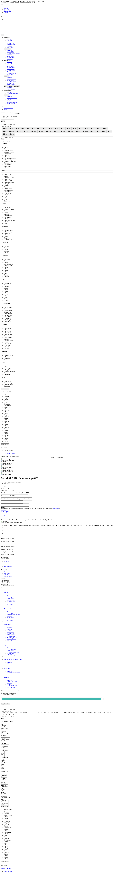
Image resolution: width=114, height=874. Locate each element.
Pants (6, 187)
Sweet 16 (7, 167)
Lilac (6, 413)
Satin (6, 294)
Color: (2, 490)
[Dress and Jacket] (5, 734)
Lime (6, 401)
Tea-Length (8, 320)
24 (87, 128)
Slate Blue (7, 407)
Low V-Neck (8, 334)
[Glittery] (2, 752)
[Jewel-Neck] (4, 783)
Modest (7, 185)
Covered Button (9, 230)
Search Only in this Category (9, 116)
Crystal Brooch (9, 264)
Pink (6, 418)
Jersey (6, 288)
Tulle (6, 300)
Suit (6, 196)
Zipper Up (7, 238)
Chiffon (7, 285)
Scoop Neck (8, 342)
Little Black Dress (9, 180)
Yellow (7, 394)
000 (6, 128)
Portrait (7, 339)
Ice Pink (7, 416)
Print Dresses (8, 188)
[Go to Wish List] (2, 4)
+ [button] (4, 452)
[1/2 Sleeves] (5, 793)
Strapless (7, 345)
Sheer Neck (8, 343)
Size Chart (3, 510)
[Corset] (5, 742)
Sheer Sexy (8, 191)
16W (19, 131)
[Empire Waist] (4, 788)
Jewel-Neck (8, 333)
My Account (7, 9)
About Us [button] (6, 677)
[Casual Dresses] (7, 727)
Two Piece (7, 201)
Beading (7, 261)
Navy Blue (8, 410)
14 (57, 128)
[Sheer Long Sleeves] (5, 797)
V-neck (7, 348)
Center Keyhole (9, 211)
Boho (6, 176)
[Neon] (2, 754)
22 (81, 128)
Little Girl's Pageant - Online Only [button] (13, 659)
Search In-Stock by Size (9, 124)
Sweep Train (8, 318)
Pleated (7, 218)
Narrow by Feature (7, 142)
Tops (6, 198)
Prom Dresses (8, 163)
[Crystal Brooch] (4, 763)
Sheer (6, 236)
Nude (6, 432)
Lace (6, 272)
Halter (6, 329)
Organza (7, 292)
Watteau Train (8, 321)
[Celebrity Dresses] (5, 739)
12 (51, 128)
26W (56, 131)
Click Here (56, 508)
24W (49, 131)
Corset (6, 212)
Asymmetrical (8, 309)
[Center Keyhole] (5, 741)
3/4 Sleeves (8, 368)
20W (34, 131)
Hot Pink (7, 419)
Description (6, 515)
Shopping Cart (7, 11)
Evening (7, 155)
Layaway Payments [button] (8, 450)
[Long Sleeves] (5, 796)
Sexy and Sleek (9, 190)
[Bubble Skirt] (5, 738)
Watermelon (8, 422)
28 (99, 128)
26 (93, 128)
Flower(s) (7, 268)
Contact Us (6, 561)
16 (63, 128)
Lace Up (7, 233)
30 (105, 128)
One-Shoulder (8, 337)
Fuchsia (7, 421)
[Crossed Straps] (5, 746)
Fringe (6, 270)
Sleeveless (7, 374)
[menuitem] (58, 8)
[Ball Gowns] (5, 731)
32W (78, 131)
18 (69, 128)
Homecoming (8, 160)
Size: (2, 489)
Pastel (6, 252)
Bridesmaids (8, 149)
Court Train (8, 312)
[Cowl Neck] (4, 779)
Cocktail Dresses (9, 152)
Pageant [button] (6, 644)
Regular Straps (8, 383)
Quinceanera (8, 164)
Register (6, 12)
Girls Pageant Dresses (10, 158)
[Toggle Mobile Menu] (1, 587)
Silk (6, 297)
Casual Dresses (9, 150)
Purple (7, 412)
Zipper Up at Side (9, 239)
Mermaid (7, 358)
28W (64, 131)
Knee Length (8, 315)
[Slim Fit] (4, 790)
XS (93, 131)
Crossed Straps (9, 231)
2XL (12, 134)
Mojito (7, 396)
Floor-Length (8, 313)
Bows (6, 262)
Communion (8, 153)
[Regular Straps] (5, 802)
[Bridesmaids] (7, 725)
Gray (6, 438)
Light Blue (8, 405)
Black (6, 436)
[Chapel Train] (4, 775)
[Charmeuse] (3, 766)
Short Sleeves (8, 373)
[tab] (58, 452)
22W (42, 131)
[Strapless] (5, 804)
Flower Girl (8, 156)
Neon (6, 249)
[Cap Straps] (5, 800)
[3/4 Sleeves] (5, 795)
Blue (6, 408)
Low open (7, 235)
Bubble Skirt (8, 208)
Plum (6, 424)
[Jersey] (3, 770)
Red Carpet (8, 166)
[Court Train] (4, 777)
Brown (7, 435)
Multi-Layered (8, 215)
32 (6, 131)
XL (6, 134)
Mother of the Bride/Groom (12, 161)
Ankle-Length (8, 307)
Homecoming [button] (7, 608)
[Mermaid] (4, 789)
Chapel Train (8, 310)
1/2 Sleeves (8, 366)
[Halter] (4, 781)
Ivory (6, 430)
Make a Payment (11, 453)
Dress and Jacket (9, 177)
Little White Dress (9, 182)
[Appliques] (4, 759)
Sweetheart (8, 347)
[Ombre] (2, 756)
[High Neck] (4, 782)
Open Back (8, 217)
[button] (7, 37)
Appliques (7, 259)
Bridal (6, 147)
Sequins (7, 276)
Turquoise (7, 404)
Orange (7, 427)
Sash (6, 275)
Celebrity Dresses (9, 209)
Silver (6, 440)
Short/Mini (8, 316)
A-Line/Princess (9, 355)
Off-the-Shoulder (9, 336)
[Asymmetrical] (4, 774)
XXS (86, 131)
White (6, 441)
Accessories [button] (7, 668)
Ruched (7, 222)
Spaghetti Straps (9, 384)
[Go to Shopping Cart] (1, 4)
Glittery (7, 246)
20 (75, 128)
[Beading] (4, 760)
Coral (6, 429)
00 (12, 128)
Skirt (6, 194)
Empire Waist (8, 357)
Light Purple (8, 415)
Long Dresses (8, 184)
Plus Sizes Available (10, 220)
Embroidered (8, 265)
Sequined (7, 296)
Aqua (6, 402)
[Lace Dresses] (5, 735)
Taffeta (7, 299)
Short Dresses (8, 193)
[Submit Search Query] (18, 690)
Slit (6, 223)
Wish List (6, 8)
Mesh (6, 291)
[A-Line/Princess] (4, 786)
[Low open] (5, 749)
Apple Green (8, 398)
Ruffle (6, 273)
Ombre (7, 251)
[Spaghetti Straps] (5, 803)
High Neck (8, 331)
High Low (7, 214)
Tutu (6, 199)
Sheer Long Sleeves (10, 371)
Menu (2, 35)
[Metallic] (2, 753)
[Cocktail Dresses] (7, 728)
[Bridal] (7, 724)
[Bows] (4, 761)
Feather (7, 267)
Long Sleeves (8, 370)
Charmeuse (8, 283)
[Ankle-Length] (4, 773)
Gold (6, 433)
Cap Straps (8, 381)
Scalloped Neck (9, 340)
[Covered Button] (5, 745)
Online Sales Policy (5, 511)
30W (71, 131)
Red (6, 426)
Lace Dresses (8, 179)
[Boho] (5, 732)
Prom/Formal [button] (7, 624)
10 (45, 128)
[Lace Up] (5, 747)
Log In (5, 13)
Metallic (7, 248)
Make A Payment (8, 576)
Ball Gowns (8, 174)
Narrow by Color (7, 392)
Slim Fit (7, 360)
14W (12, 131)
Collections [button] (6, 592)
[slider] (102, 699)
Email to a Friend (5, 512)
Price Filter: (6, 118)
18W (27, 131)
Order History (7, 573)
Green (6, 399)
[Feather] (3, 768)
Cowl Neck (8, 328)
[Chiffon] (3, 767)
